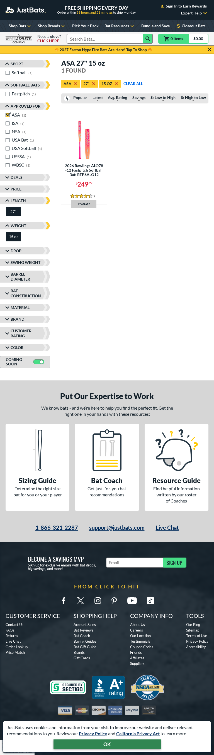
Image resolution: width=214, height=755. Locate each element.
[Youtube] (132, 600)
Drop (16, 250)
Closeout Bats (193, 25)
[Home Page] (26, 10)
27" (86, 83)
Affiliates (137, 658)
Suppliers (137, 663)
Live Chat (167, 527)
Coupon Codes (141, 647)
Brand (17, 319)
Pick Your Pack (85, 25)
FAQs (10, 630)
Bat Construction (26, 293)
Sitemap (192, 630)
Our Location (140, 635)
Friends (136, 652)
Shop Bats (17, 25)
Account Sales (85, 624)
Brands (79, 652)
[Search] (148, 39)
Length (18, 200)
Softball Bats (25, 85)
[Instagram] (97, 600)
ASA (67, 83)
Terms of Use (196, 635)
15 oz (106, 83)
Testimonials (140, 641)
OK (107, 744)
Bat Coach (82, 635)
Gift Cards (82, 658)
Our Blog (193, 624)
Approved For (25, 106)
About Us (137, 624)
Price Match (15, 652)
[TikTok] (150, 600)
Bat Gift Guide (85, 647)
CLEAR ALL (133, 83)
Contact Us (14, 624)
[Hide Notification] (209, 49)
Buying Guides (85, 641)
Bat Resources (116, 25)
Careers (136, 630)
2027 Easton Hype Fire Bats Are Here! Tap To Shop (103, 49)
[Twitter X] (80, 600)
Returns (12, 635)
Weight (18, 225)
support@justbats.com (117, 527)
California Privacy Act (138, 733)
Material (20, 307)
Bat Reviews (83, 630)
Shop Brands (49, 25)
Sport (17, 63)
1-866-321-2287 (56, 527)
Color (17, 347)
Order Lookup (17, 647)
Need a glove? (49, 38)
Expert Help (191, 13)
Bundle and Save (155, 25)
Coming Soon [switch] (14, 362)
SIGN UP (174, 562)
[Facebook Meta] (63, 600)
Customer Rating (21, 333)
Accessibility (196, 647)
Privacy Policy (93, 733)
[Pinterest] (113, 600)
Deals (17, 177)
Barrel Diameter (20, 276)
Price (16, 189)
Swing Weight (25, 262)
